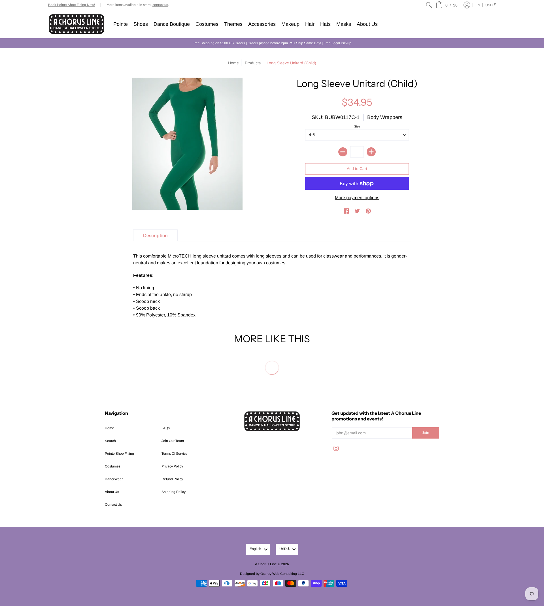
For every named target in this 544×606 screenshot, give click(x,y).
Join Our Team (173, 441)
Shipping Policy (174, 492)
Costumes (112, 466)
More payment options (357, 197)
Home (233, 63)
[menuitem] (429, 5)
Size (357, 126)
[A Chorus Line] (76, 24)
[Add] (371, 151)
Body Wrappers (384, 117)
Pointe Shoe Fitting (119, 454)
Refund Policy (172, 479)
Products (253, 63)
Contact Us (113, 505)
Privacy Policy (172, 466)
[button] (446, 5)
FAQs (166, 428)
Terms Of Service (175, 454)
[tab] (155, 235)
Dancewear (114, 479)
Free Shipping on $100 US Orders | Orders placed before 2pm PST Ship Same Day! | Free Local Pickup (272, 43)
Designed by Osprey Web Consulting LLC (272, 574)
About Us (112, 492)
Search (110, 441)
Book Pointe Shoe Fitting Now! (71, 5)
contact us (160, 5)
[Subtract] (342, 151)
